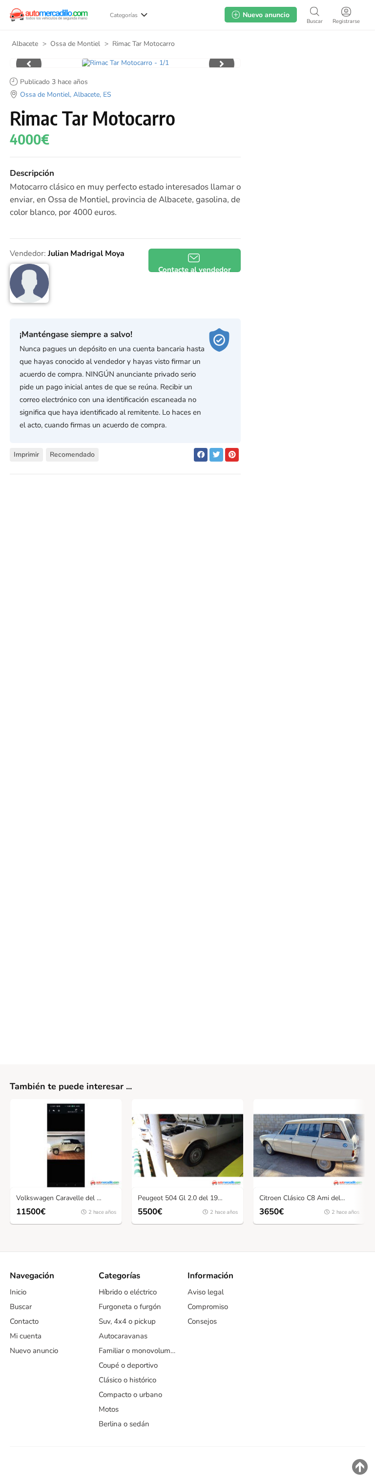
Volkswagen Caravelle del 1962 (64, 1198)
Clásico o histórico (127, 1380)
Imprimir (26, 454)
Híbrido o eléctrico (128, 1292)
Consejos (202, 1321)
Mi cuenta (26, 1336)
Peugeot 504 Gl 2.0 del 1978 (182, 1198)
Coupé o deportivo (128, 1365)
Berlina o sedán (124, 1423)
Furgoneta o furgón (130, 1306)
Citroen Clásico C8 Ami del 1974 (308, 1198)
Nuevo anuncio (34, 1350)
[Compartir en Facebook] (201, 455)
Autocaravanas (123, 1336)
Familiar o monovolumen (138, 1350)
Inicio (18, 1292)
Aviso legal (206, 1292)
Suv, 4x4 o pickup (127, 1321)
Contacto (24, 1321)
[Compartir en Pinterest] (232, 455)
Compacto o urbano (130, 1394)
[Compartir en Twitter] (216, 455)
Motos (109, 1409)
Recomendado (72, 454)
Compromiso (208, 1306)
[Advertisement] (306, 117)
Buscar (21, 1306)
